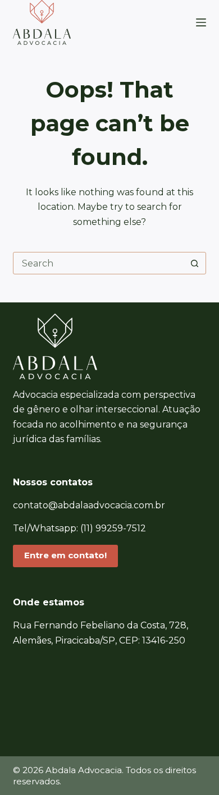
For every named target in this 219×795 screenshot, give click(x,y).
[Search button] (195, 263)
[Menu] (201, 22)
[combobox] (98, 263)
